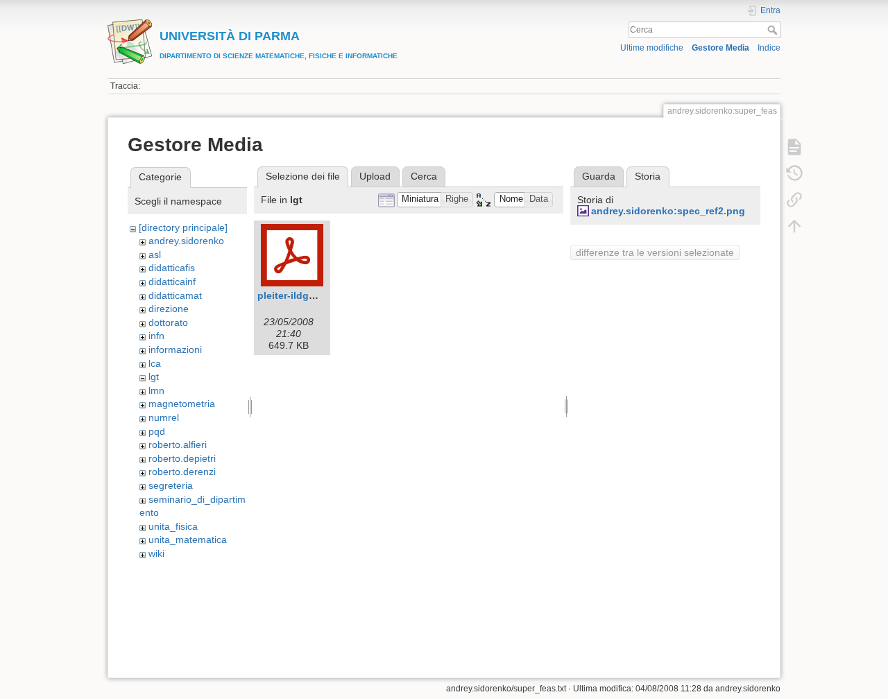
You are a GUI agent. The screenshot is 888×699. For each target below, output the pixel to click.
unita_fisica (173, 526)
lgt (153, 376)
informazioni (175, 349)
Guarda (598, 176)
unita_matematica (187, 539)
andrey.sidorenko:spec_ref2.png (668, 210)
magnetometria (181, 403)
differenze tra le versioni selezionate (655, 252)
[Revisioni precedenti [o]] (794, 173)
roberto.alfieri (177, 444)
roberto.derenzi (182, 471)
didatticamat (175, 295)
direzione (168, 308)
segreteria (170, 485)
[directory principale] (183, 227)
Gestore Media (720, 48)
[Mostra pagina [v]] (794, 147)
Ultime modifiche (651, 48)
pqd (156, 431)
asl (154, 254)
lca (154, 363)
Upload (375, 176)
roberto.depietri (182, 458)
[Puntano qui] (794, 200)
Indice (769, 48)
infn (156, 335)
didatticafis (171, 267)
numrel (163, 417)
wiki (156, 553)
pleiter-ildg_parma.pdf (309, 295)
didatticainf (172, 281)
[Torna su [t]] (794, 226)
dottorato (168, 322)
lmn (156, 390)
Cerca (773, 30)
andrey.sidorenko (186, 240)
